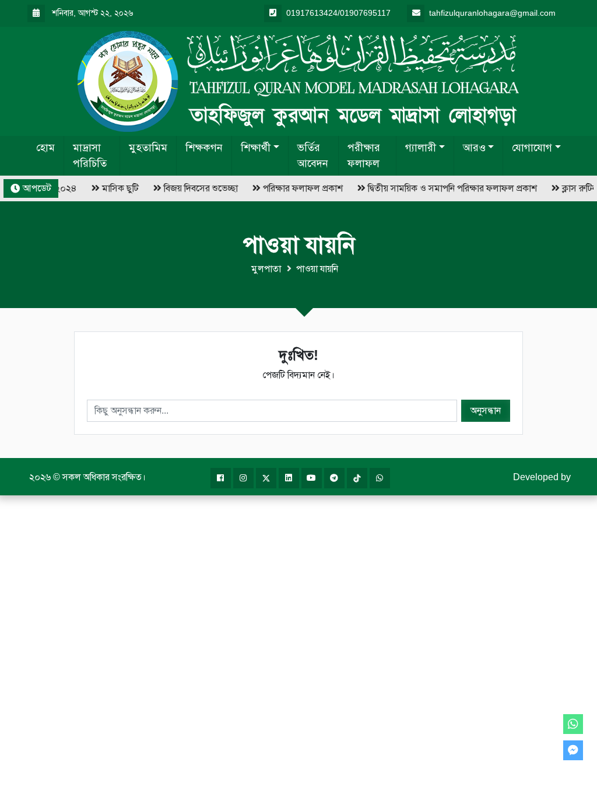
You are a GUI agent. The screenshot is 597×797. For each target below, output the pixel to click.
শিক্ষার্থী (256, 147)
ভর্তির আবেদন (312, 155)
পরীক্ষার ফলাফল (363, 155)
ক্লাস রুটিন (575, 188)
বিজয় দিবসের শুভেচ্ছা (197, 188)
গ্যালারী (420, 147)
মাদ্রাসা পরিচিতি (90, 155)
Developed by (542, 477)
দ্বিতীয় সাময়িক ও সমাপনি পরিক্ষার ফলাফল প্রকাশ (448, 188)
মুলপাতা (266, 269)
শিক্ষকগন (204, 147)
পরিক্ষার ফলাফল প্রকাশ (299, 188)
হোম (45, 147)
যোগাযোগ (532, 147)
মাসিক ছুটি (116, 188)
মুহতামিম (148, 147)
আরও (474, 147)
